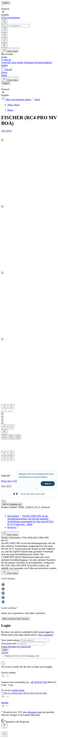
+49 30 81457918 (38, 682)
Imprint (4, 702)
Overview (6, 62)
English (5, 14)
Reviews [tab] (12, 527)
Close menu (12, 51)
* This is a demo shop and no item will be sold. (24, 693)
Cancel (4, 652)
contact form (18, 690)
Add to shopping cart (11, 504)
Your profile (17, 62)
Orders (4, 65)
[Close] (4, 431)
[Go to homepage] (10, 17)
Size (3, 486)
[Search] (4, 29)
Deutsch (5, 9)
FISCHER (6, 131)
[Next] (11, 406)
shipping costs (34, 712)
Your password (9, 643)
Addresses (29, 62)
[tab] (30, 520)
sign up (7, 59)
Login (4, 57)
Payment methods (43, 62)
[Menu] (4, 21)
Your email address (10, 640)
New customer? (45, 634)
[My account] (4, 45)
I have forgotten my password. (16, 646)
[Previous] (4, 406)
